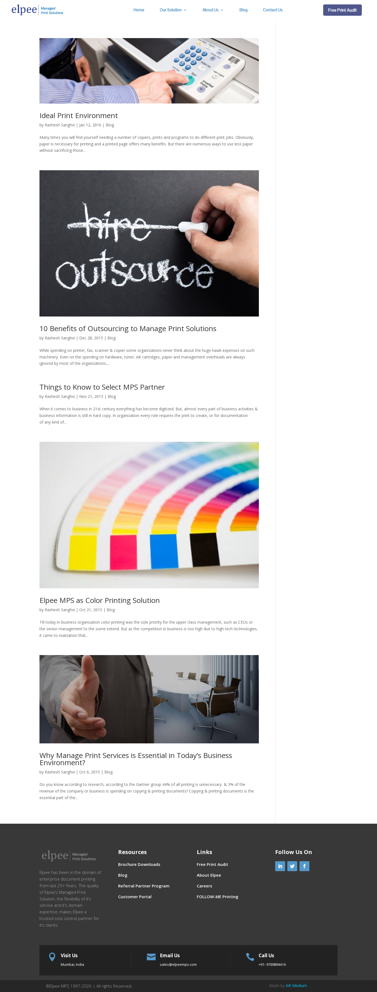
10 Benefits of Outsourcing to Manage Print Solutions (127, 328)
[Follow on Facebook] (304, 866)
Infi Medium (296, 985)
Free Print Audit (342, 10)
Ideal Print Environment (78, 115)
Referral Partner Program (143, 886)
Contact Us (273, 10)
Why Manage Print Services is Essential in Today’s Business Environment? (135, 758)
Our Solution (171, 10)
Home (139, 10)
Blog (244, 10)
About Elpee (209, 875)
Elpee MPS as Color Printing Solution (99, 600)
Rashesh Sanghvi (60, 124)
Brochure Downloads (139, 864)
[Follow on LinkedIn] (280, 866)
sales (178, 964)
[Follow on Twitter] (292, 866)
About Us (211, 10)
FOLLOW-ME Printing (217, 896)
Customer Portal (135, 896)
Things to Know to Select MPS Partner (102, 387)
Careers (204, 886)
